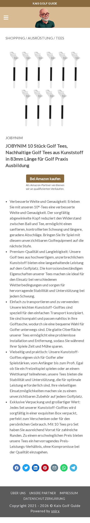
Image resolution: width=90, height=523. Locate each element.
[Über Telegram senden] (73, 466)
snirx (55, 511)
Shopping (15, 38)
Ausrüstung (40, 38)
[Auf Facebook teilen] (16, 466)
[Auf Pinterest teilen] (45, 466)
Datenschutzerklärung (44, 498)
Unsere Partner (42, 493)
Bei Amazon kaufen (45, 178)
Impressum (69, 493)
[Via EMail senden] (54, 466)
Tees (60, 38)
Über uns (18, 493)
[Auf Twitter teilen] (26, 466)
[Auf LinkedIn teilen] (35, 466)
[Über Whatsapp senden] (64, 466)
